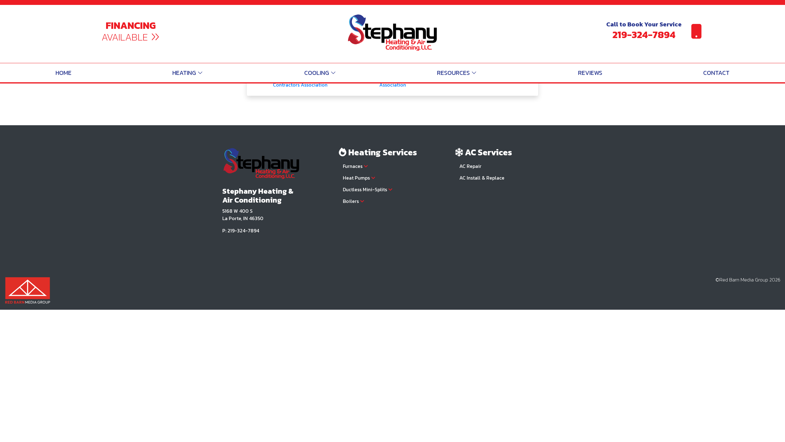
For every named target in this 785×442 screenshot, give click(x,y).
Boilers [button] (351, 201)
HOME (63, 72)
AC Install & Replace (481, 177)
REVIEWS (590, 72)
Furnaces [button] (353, 166)
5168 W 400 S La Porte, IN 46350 (242, 214)
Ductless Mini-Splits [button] (365, 189)
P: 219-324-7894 (240, 230)
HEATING (184, 72)
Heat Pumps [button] (357, 177)
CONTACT (716, 72)
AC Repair (470, 166)
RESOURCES (454, 72)
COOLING (317, 72)
